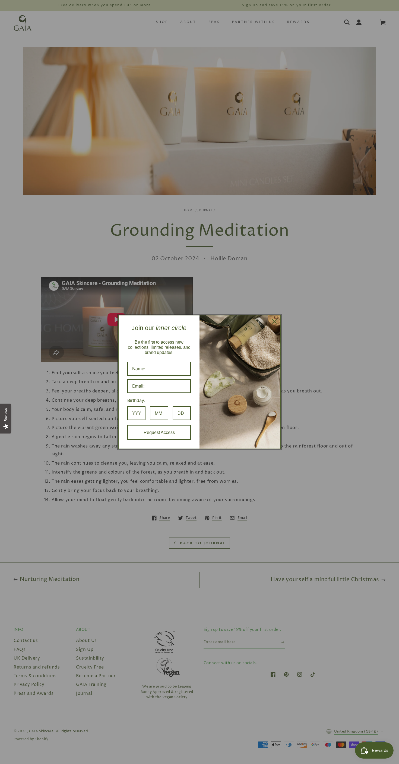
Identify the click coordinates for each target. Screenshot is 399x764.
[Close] (274, 321)
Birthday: (136, 400)
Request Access (159, 432)
